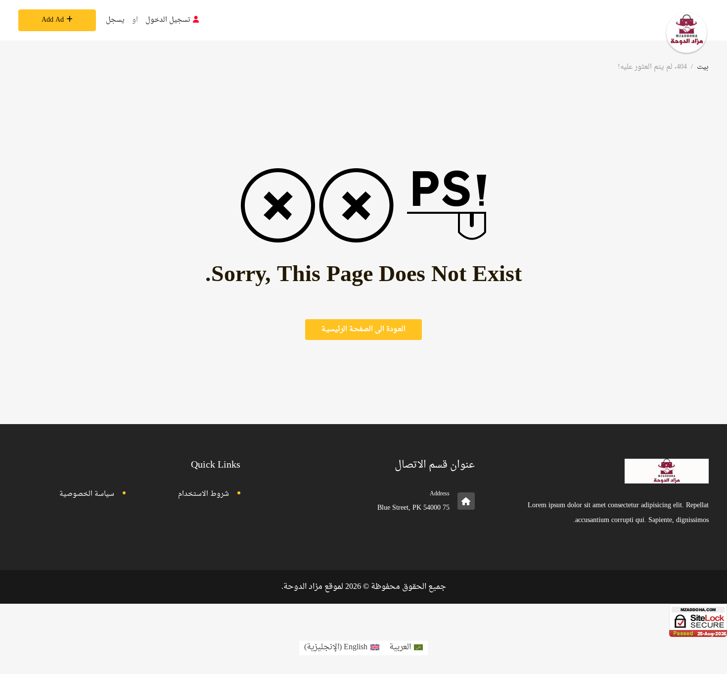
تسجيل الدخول (167, 20)
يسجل (115, 20)
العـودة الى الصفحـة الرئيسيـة (363, 329)
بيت (703, 67)
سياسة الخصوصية (86, 494)
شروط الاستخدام (203, 494)
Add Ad (53, 20)
